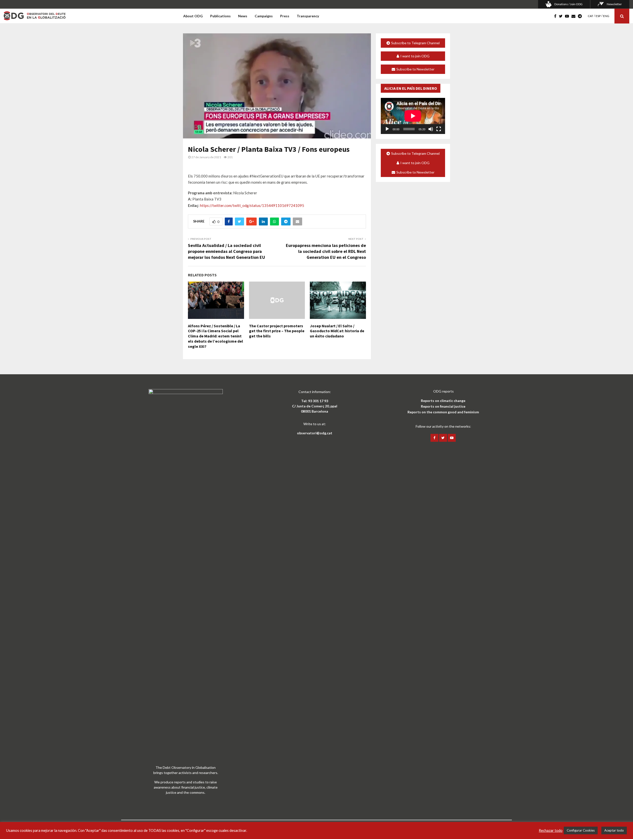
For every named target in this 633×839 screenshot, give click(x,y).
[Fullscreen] (438, 129)
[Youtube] (568, 16)
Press (284, 16)
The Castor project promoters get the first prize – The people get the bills (276, 331)
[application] (413, 116)
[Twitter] (562, 16)
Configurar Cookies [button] (581, 830)
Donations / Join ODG (568, 4)
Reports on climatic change (443, 400)
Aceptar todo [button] (614, 830)
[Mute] (430, 129)
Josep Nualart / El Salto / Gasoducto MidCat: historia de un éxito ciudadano (337, 331)
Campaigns (264, 16)
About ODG (193, 16)
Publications (220, 16)
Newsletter (614, 4)
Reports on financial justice (443, 406)
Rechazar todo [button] (551, 830)
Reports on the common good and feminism (443, 412)
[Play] (387, 129)
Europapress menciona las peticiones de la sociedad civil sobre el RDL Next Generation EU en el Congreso (326, 251)
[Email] (574, 16)
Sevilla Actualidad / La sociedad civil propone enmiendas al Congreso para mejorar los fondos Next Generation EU (226, 251)
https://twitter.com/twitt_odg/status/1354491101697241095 (252, 205)
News (242, 16)
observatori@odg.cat (314, 433)
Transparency (308, 16)
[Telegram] (581, 16)
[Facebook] (556, 16)
